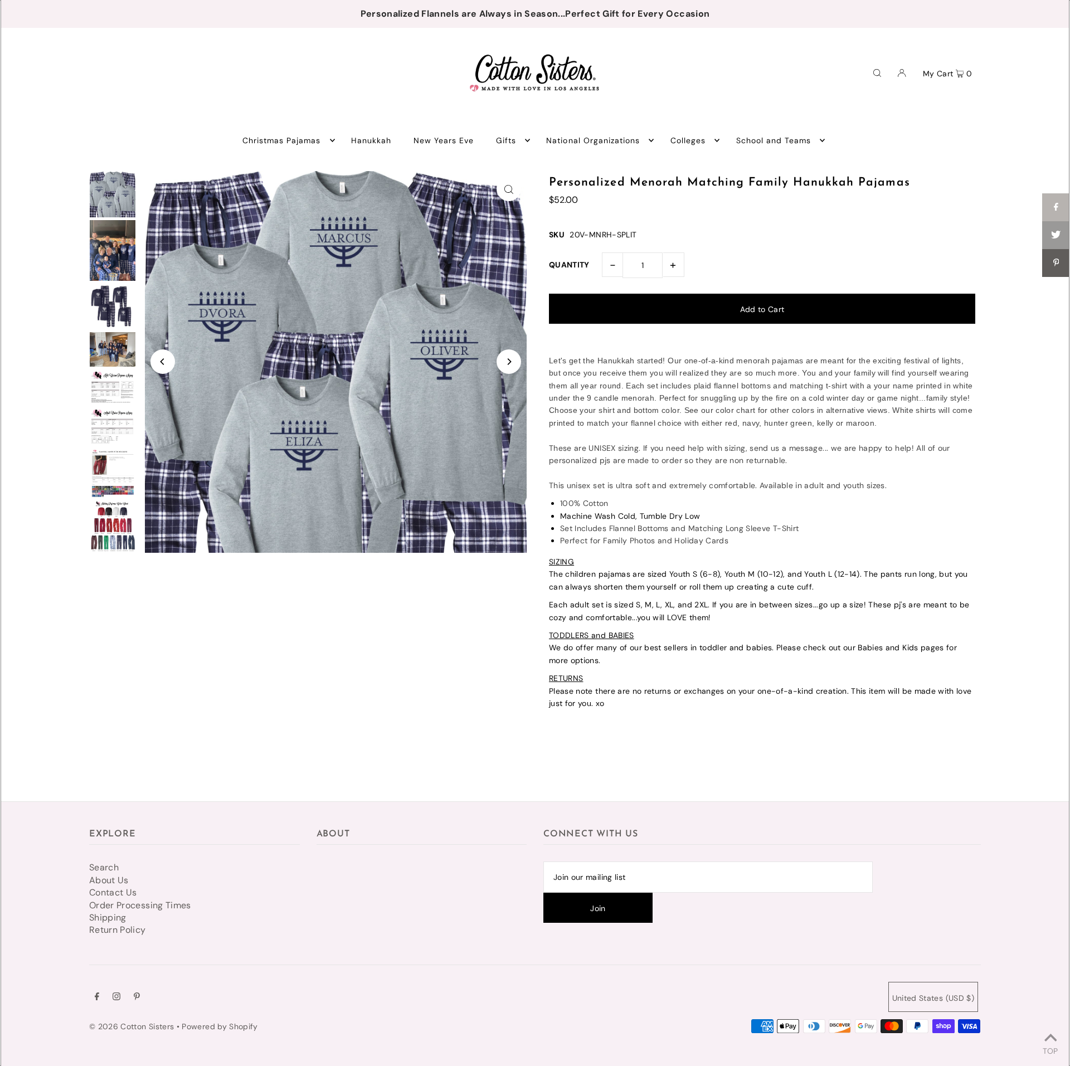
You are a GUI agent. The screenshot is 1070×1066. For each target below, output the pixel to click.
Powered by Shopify (219, 1026)
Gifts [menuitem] (506, 140)
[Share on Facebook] (1056, 207)
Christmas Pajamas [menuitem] (281, 140)
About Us (109, 880)
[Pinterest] (137, 997)
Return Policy (117, 930)
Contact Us (113, 892)
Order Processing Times (140, 905)
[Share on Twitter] (1056, 235)
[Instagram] (116, 997)
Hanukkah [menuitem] (371, 140)
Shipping (108, 917)
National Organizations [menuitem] (593, 140)
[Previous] (162, 361)
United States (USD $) (933, 998)
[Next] (509, 361)
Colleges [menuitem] (688, 140)
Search (104, 867)
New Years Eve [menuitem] (444, 140)
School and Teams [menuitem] (773, 140)
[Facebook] (97, 997)
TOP (1050, 1050)
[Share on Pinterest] (1056, 263)
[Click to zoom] (509, 189)
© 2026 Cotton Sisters (131, 1026)
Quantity (569, 265)
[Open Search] (877, 72)
